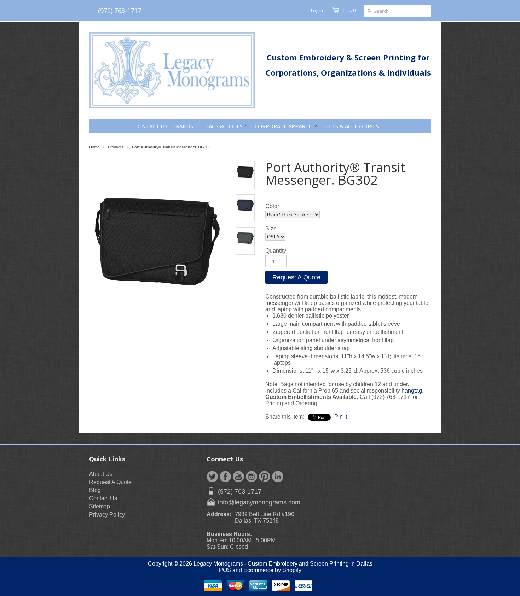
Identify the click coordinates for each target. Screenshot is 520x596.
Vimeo (277, 476)
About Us (100, 474)
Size (271, 228)
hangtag (411, 391)
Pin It (340, 417)
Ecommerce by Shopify (272, 570)
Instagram (251, 476)
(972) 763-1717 (119, 10)
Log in (317, 10)
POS (225, 570)
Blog (95, 490)
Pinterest (264, 476)
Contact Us (103, 498)
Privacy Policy (107, 515)
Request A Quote (296, 277)
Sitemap (99, 506)
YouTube (238, 476)
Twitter (212, 476)
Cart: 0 (349, 10)
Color (272, 206)
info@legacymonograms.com (259, 502)
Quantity (275, 251)
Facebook (225, 476)
